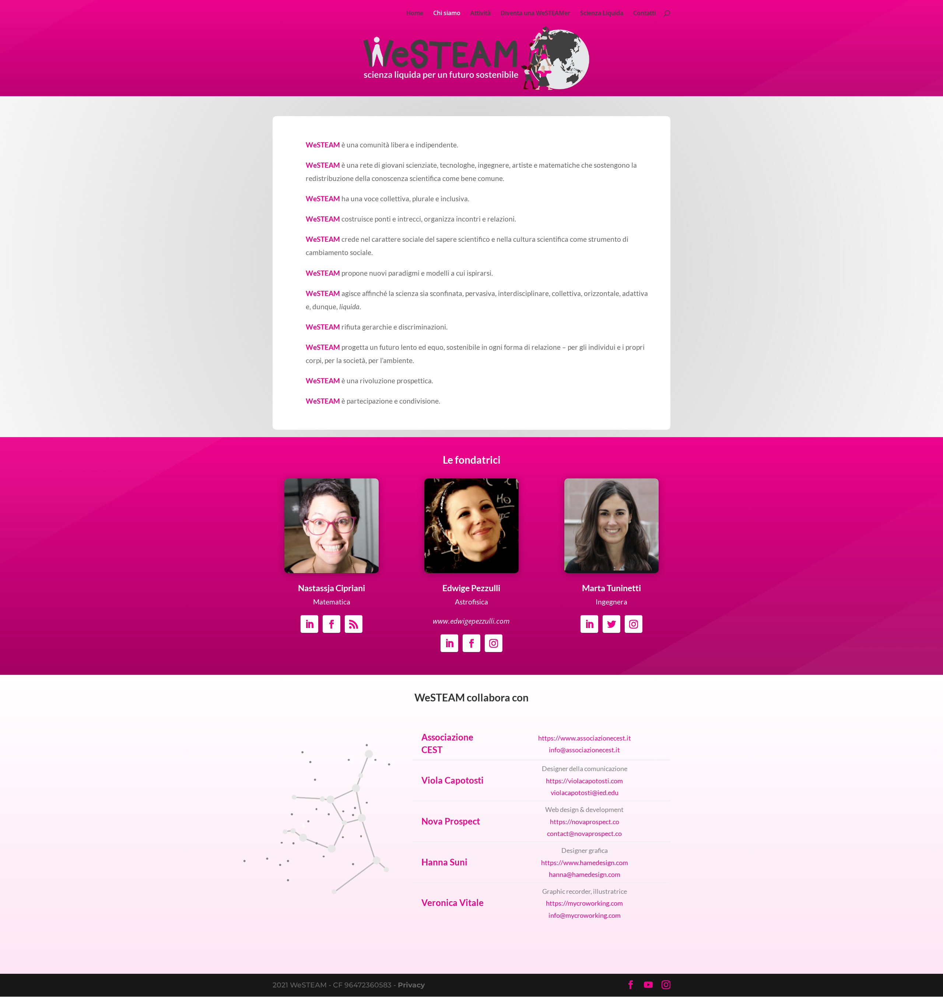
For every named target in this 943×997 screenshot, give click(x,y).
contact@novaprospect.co (584, 833)
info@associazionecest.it (584, 750)
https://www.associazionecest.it (584, 738)
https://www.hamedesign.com (584, 862)
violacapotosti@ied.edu (584, 792)
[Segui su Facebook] (331, 624)
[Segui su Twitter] (611, 624)
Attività (480, 13)
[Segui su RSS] (353, 624)
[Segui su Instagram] (493, 643)
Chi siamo (446, 13)
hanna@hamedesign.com (584, 874)
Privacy (411, 985)
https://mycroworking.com (584, 903)
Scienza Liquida (601, 13)
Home (414, 13)
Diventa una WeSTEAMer (535, 13)
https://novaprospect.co (584, 822)
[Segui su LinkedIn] (309, 624)
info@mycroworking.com (584, 915)
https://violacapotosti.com (584, 781)
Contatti (644, 13)
